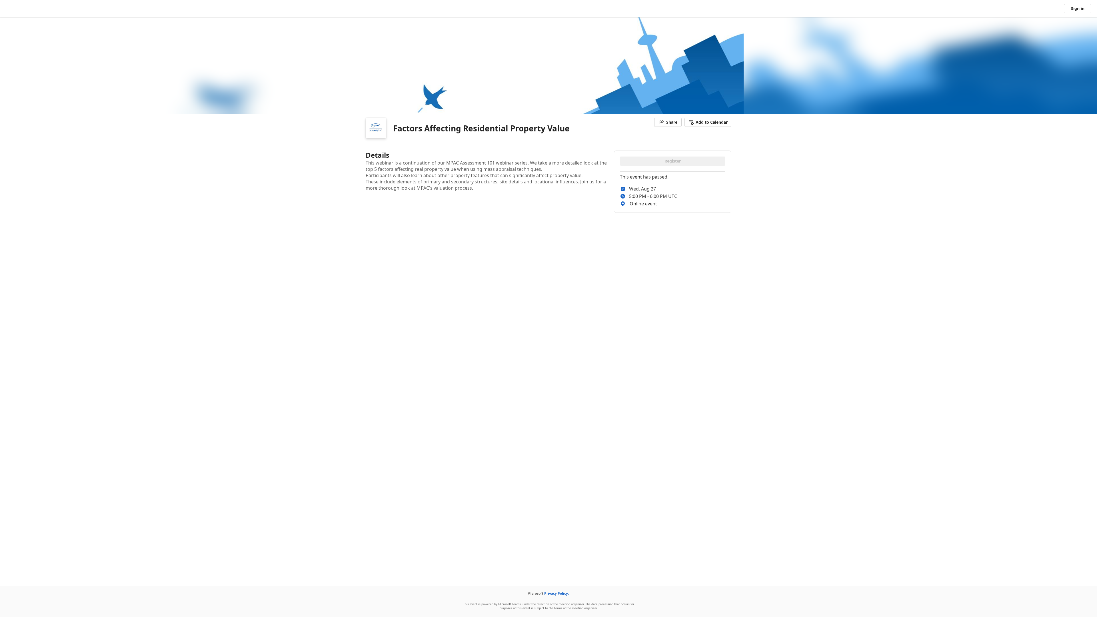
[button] (707, 122)
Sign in (1077, 8)
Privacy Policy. (556, 593)
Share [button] (671, 122)
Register (672, 161)
